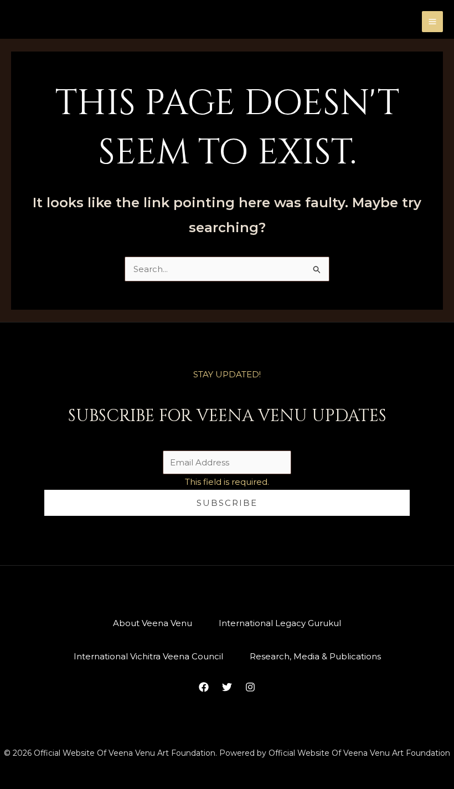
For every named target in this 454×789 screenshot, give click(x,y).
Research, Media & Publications (315, 656)
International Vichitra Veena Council (148, 656)
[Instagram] (250, 687)
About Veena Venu (152, 623)
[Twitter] (227, 687)
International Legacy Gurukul (280, 623)
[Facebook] (204, 687)
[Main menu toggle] (432, 22)
